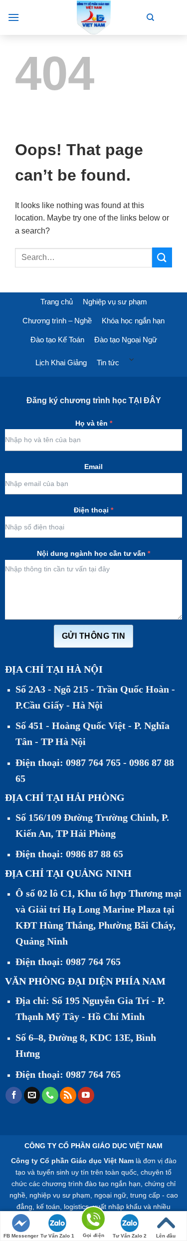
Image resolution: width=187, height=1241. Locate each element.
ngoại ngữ (110, 1195)
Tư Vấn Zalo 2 (130, 1236)
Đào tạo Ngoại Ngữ (125, 339)
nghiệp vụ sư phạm (59, 1195)
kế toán (48, 1207)
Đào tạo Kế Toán (57, 339)
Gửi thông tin (93, 636)
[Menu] (13, 17)
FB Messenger (20, 1236)
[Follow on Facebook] (13, 1095)
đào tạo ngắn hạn (113, 1184)
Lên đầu (166, 1236)
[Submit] (162, 257)
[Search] (150, 17)
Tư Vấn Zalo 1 (57, 1236)
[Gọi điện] (93, 1220)
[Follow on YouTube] (86, 1095)
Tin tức (108, 362)
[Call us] (50, 1095)
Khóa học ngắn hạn (133, 320)
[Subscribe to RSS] (68, 1095)
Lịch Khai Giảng (61, 362)
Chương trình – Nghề (57, 320)
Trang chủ (56, 301)
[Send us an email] (32, 1095)
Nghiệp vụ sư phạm (115, 301)
